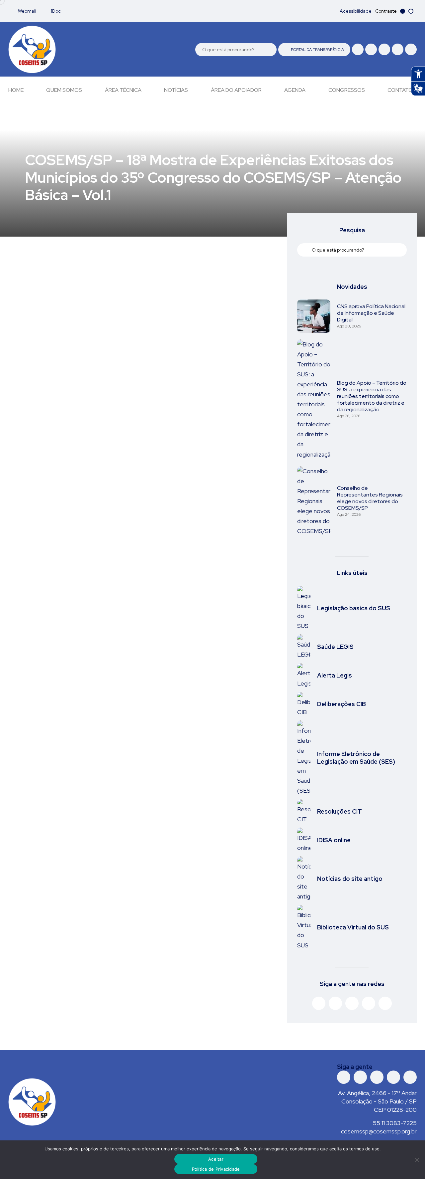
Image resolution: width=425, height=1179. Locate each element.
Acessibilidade (356, 11)
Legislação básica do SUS (353, 608)
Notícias (176, 90)
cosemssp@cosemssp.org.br (379, 1131)
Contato (400, 90)
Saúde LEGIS (335, 647)
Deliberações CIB (341, 704)
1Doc (55, 11)
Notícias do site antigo (349, 879)
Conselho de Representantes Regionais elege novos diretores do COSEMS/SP (370, 498)
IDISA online (334, 840)
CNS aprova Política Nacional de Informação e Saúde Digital (371, 313)
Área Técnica (123, 90)
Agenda (294, 90)
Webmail (26, 11)
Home (16, 90)
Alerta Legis (334, 675)
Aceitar (215, 1159)
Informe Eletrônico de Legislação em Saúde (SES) (356, 757)
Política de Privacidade (216, 1169)
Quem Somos (64, 90)
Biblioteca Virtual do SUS (353, 927)
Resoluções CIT (339, 811)
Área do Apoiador (236, 90)
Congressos (346, 90)
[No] (416, 1159)
